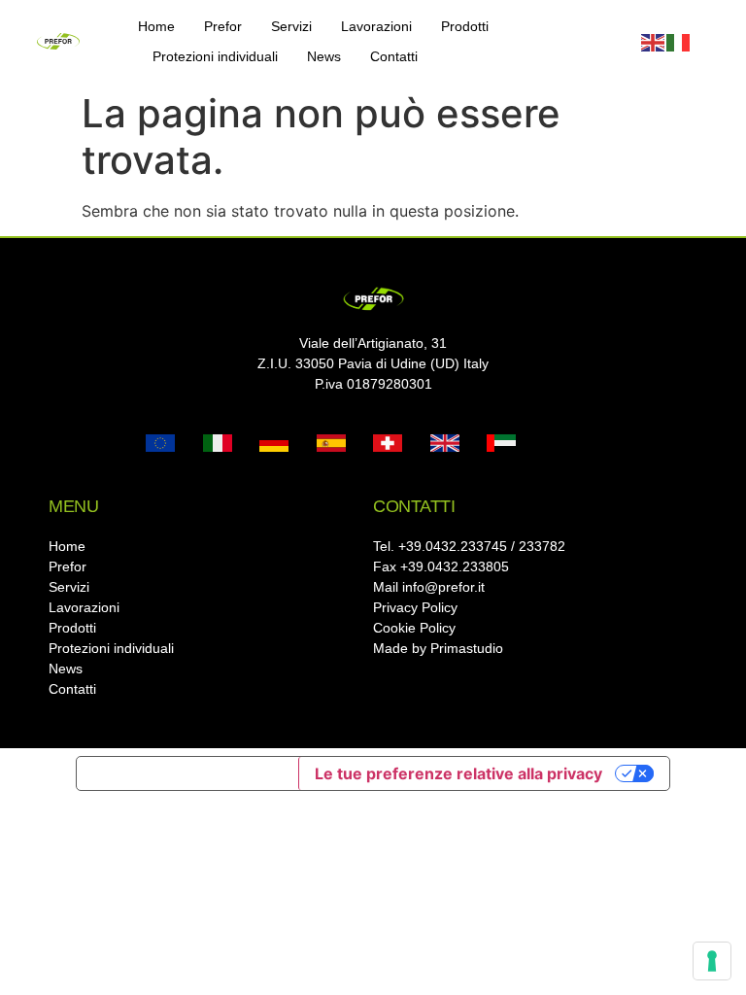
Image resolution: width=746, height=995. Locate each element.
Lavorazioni (376, 26)
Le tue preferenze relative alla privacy (458, 773)
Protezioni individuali (215, 56)
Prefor (223, 26)
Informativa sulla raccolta (187, 773)
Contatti (394, 56)
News (324, 56)
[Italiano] (679, 41)
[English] (653, 41)
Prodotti (465, 26)
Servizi (291, 26)
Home (156, 26)
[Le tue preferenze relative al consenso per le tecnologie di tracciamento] (712, 961)
